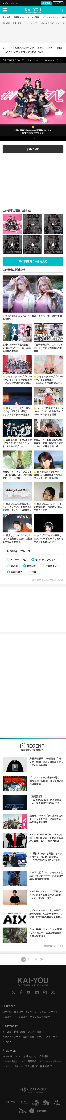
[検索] (61, 10)
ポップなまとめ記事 (40, 1016)
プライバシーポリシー (50, 1061)
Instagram (45, 992)
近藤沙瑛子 (16, 572)
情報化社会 (19, 1031)
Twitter (13, 992)
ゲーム (40, 1036)
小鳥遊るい (51, 565)
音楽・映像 (17, 23)
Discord (37, 992)
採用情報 (44, 1066)
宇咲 (33, 572)
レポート (53, 1011)
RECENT (35, 746)
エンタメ (7, 1041)
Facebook (21, 992)
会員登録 (46, 3)
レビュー (7, 1016)
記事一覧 (7, 1011)
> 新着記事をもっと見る (52, 946)
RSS (53, 992)
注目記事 (18, 1011)
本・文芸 (7, 1031)
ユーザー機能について (14, 1061)
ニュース (28, 23)
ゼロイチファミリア (45, 559)
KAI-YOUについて (12, 1056)
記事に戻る (33, 149)
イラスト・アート (12, 1036)
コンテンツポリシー (13, 1066)
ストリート (51, 1036)
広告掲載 (43, 1056)
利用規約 (32, 1061)
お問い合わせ (30, 1056)
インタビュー (21, 1016)
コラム (42, 1011)
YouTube (28, 992)
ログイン (58, 3)
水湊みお (31, 565)
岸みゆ (14, 565)
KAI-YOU (6, 23)
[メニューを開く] (5, 10)
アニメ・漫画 (34, 1031)
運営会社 (29, 1066)
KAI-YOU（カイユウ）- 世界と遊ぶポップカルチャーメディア (33, 10)
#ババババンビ (18, 559)
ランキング (31, 1011)
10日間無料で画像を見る (33, 261)
